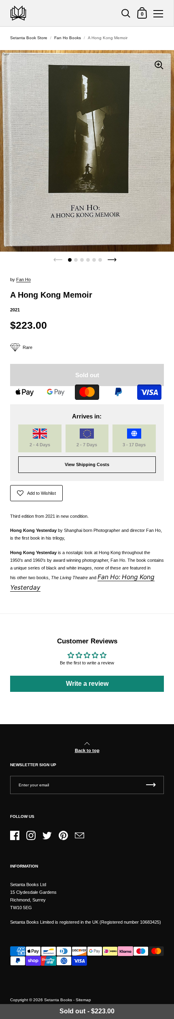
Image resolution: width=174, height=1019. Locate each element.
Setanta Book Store (28, 38)
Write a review (87, 683)
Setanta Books (58, 1000)
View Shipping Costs (87, 464)
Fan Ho (23, 279)
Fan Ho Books (67, 38)
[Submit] (151, 785)
